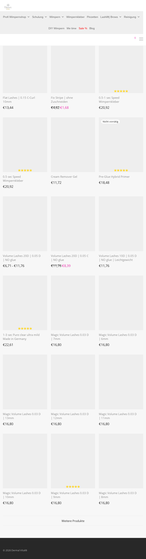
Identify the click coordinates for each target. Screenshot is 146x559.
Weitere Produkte (73, 521)
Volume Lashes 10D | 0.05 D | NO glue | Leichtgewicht (118, 258)
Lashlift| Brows (109, 16)
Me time (71, 28)
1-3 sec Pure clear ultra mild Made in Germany (21, 337)
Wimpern (54, 16)
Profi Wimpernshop (14, 16)
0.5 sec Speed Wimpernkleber (13, 178)
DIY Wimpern (56, 28)
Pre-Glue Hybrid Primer (114, 176)
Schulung (37, 16)
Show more (7, 106)
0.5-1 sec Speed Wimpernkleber (109, 99)
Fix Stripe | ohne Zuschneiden (62, 99)
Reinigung (130, 16)
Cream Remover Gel (64, 176)
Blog (92, 28)
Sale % (83, 28)
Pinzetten (92, 16)
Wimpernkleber (75, 16)
